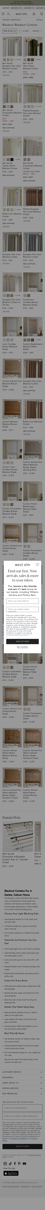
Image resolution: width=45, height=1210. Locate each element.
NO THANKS (22, 647)
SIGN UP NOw (22, 641)
